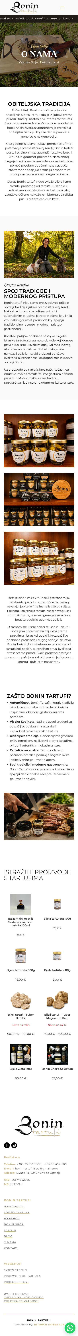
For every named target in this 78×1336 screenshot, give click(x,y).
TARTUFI (10, 1230)
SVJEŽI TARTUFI (15, 1270)
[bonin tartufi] (39, 466)
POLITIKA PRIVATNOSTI (21, 1301)
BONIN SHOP (14, 1224)
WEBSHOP (12, 1218)
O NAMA (10, 1242)
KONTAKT (11, 1248)
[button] (70, 1327)
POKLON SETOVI (16, 1281)
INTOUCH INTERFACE (49, 1324)
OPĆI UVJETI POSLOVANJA (24, 1297)
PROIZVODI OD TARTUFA (22, 1275)
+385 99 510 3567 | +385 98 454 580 (42, 1164)
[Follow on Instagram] (14, 1145)
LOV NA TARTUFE (17, 1212)
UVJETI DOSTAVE (16, 1293)
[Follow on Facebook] (7, 1145)
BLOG (8, 1236)
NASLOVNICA (14, 1206)
